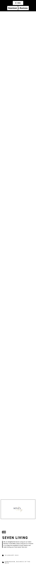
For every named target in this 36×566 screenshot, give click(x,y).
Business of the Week (17, 562)
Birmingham (10, 561)
